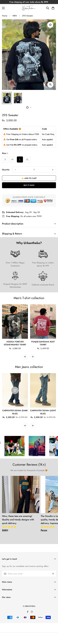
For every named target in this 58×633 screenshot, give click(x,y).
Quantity (5, 169)
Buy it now (29, 185)
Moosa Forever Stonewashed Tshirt (15, 343)
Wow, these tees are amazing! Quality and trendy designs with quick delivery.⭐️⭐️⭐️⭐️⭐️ (18, 523)
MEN (15, 15)
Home (4, 15)
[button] (53, 8)
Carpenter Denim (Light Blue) (43, 412)
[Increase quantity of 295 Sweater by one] (53, 170)
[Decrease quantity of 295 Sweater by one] (15, 170)
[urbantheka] (29, 8)
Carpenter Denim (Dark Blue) (15, 412)
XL (27, 159)
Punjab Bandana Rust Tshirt (43, 343)
